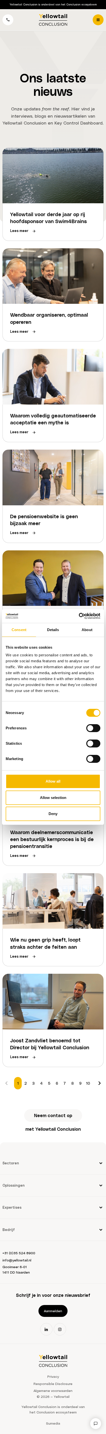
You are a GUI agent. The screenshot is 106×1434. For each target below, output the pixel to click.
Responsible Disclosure (53, 1384)
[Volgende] (100, 1083)
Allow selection (53, 797)
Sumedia (53, 1423)
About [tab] (87, 630)
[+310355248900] (7, 19)
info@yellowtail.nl (16, 1260)
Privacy (53, 1376)
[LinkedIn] (46, 1329)
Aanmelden (53, 1311)
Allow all (53, 781)
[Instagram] (60, 1329)
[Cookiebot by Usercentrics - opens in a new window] (78, 616)
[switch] (93, 728)
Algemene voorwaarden (53, 1390)
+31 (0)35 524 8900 (18, 1253)
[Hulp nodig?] (95, 1423)
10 (88, 1083)
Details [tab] (53, 630)
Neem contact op (53, 1115)
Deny (53, 814)
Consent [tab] (19, 630)
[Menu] (98, 19)
